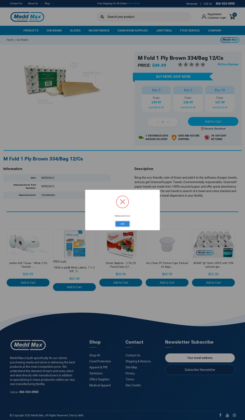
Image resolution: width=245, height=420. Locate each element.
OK (122, 223)
